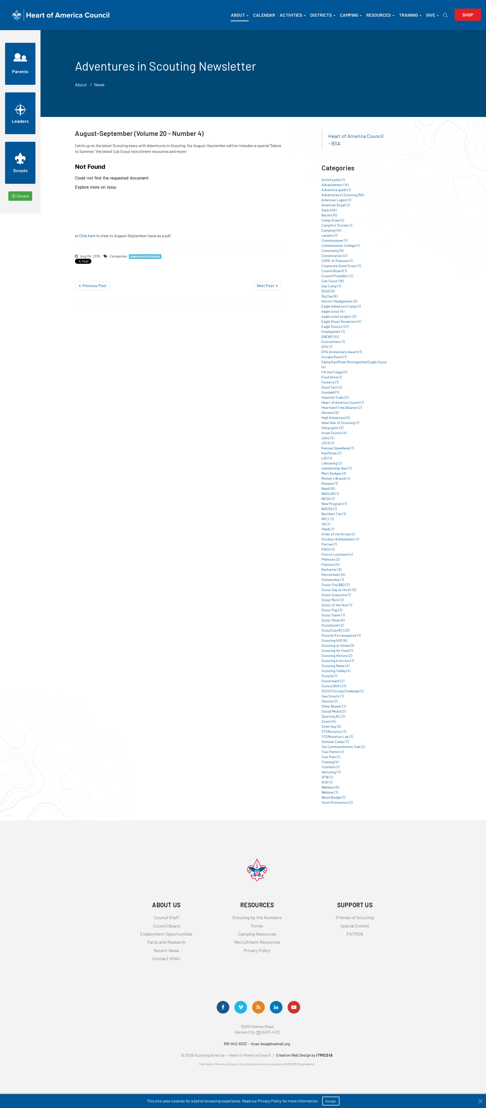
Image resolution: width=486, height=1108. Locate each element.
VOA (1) (326, 782)
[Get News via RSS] (258, 1007)
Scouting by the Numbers (256, 917)
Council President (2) (337, 276)
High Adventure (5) (335, 417)
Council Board (166, 926)
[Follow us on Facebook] (223, 1007)
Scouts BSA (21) (333, 686)
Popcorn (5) (330, 564)
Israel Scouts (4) (334, 433)
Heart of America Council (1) (342, 402)
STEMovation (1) (333, 731)
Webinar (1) (329, 792)
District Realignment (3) (339, 301)
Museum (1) (329, 483)
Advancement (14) (335, 185)
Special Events (354, 926)
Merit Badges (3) (333, 473)
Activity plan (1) (333, 179)
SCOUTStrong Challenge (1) (342, 691)
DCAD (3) (328, 291)
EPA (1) (326, 347)
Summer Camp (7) (335, 741)
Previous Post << (92, 285)
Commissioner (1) (334, 240)
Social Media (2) (333, 711)
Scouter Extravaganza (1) (340, 635)
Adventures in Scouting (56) (342, 195)
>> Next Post (267, 285)
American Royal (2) (335, 205)
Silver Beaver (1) (333, 706)
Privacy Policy (257, 950)
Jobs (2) (327, 438)
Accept (330, 1101)
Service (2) (329, 701)
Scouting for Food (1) (337, 650)
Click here (87, 235)
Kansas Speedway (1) (337, 448)
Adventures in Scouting (145, 256)
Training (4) (329, 762)
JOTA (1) (327, 443)
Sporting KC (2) (333, 716)
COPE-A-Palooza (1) (336, 260)
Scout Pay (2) (331, 610)
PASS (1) (327, 549)
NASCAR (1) (330, 493)
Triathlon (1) (330, 767)
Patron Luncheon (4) (337, 554)
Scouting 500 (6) (334, 640)
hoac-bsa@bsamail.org (270, 1043)
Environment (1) (333, 341)
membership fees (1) (336, 468)
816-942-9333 (235, 1043)
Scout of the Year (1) (336, 605)
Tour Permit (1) (332, 752)
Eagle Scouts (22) (335, 326)
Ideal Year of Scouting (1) (340, 422)
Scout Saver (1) (333, 615)
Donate (22, 195)
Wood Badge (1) (333, 797)
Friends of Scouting (355, 917)
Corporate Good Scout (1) (341, 266)
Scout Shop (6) (333, 620)
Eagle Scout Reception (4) (341, 321)
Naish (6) (328, 488)
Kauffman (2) (331, 453)
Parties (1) (329, 544)
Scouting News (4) (335, 665)
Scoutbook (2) (332, 625)
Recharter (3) (331, 569)
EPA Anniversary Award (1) (341, 352)
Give (430, 15)
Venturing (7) (330, 772)
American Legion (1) (336, 200)
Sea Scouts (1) (332, 696)
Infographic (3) (332, 428)
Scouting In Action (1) (337, 660)
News (99, 84)
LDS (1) (326, 458)
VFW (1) (327, 777)
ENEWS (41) (330, 336)
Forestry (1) (329, 382)
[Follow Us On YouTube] (294, 1007)
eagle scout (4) (332, 311)
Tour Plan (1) (330, 757)
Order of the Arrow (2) (338, 534)
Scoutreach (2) (332, 681)
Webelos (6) (330, 787)
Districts (321, 15)
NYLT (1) (327, 519)
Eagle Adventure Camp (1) (341, 306)
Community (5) (332, 250)
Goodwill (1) (330, 392)
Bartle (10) (329, 215)
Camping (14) (331, 230)
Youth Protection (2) (336, 802)
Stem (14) (328, 721)
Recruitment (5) (333, 574)
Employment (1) (333, 331)
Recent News (166, 950)
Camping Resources (257, 934)
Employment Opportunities (166, 934)
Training (408, 15)
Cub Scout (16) (332, 281)
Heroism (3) (330, 412)
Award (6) (328, 210)
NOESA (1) (329, 509)
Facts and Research (166, 942)
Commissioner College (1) (340, 245)
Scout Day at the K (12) (338, 590)
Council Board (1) (334, 271)
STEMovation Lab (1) (337, 736)
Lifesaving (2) (331, 463)
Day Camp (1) (331, 286)
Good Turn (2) (331, 387)
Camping (349, 15)
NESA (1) (327, 498)
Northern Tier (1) (333, 514)
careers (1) (329, 235)
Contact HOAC (166, 958)
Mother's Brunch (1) (335, 478)
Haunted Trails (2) (335, 397)
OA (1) (325, 524)
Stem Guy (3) (331, 726)
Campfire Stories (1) (336, 225)
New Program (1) (334, 503)
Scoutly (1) (329, 676)
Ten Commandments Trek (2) (343, 746)
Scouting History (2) (336, 655)
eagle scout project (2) (338, 316)
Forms (257, 926)
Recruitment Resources (257, 942)
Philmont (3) (330, 559)
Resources (378, 15)
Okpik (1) (327, 529)
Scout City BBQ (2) (335, 584)
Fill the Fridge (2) (334, 372)
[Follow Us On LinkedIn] (276, 1007)
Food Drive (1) (331, 377)
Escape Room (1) (334, 357)
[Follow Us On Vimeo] (240, 1007)
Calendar (264, 15)
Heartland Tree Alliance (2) (341, 407)
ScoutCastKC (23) (335, 630)
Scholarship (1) (332, 579)
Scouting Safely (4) (335, 671)
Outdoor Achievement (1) (340, 539)
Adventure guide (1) (336, 190)
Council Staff (166, 917)
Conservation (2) (334, 255)
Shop (467, 14)
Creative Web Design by (304, 1055)
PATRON (355, 934)
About (238, 15)
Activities (291, 15)
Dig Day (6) (329, 296)
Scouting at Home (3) (337, 645)
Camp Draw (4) (332, 220)
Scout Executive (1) (336, 595)
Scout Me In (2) (332, 600)
